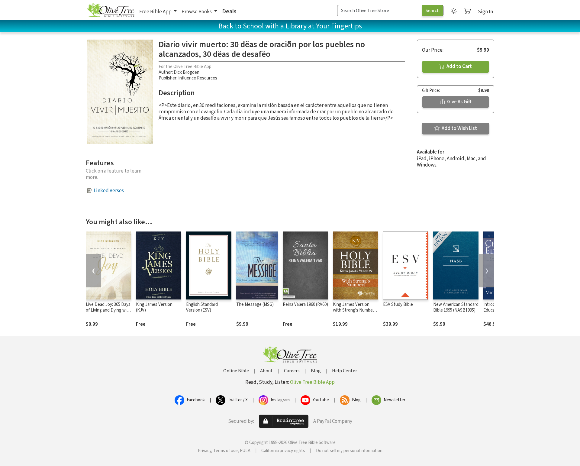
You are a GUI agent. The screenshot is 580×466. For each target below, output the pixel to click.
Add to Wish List (459, 128)
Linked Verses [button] (109, 190)
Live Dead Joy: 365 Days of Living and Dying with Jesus (108, 310)
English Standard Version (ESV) (202, 307)
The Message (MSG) (255, 304)
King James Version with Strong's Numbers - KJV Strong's (354, 310)
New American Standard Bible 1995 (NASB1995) (455, 307)
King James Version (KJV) (154, 307)
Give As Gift (459, 101)
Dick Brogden (186, 72)
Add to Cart (459, 66)
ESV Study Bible (398, 304)
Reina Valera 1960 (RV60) (305, 304)
